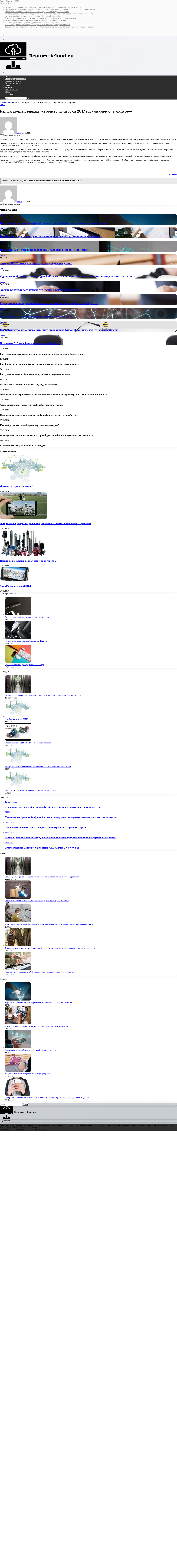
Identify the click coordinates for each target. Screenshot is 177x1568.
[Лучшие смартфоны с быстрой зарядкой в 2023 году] (18, 638)
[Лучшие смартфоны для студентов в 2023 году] (18, 662)
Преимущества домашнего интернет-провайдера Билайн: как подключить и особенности (59, 330)
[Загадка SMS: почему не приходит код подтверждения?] (18, 1071)
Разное (7, 92)
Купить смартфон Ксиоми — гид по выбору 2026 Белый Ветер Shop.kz (34, 16)
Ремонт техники (11, 90)
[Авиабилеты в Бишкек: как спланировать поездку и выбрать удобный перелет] (18, 898)
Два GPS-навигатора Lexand (15, 586)
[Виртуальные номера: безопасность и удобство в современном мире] (18, 1047)
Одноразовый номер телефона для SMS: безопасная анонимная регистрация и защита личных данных (67, 276)
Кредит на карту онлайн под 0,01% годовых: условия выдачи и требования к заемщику (40, 971)
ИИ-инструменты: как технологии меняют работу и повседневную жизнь (35, 20)
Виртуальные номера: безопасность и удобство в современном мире (44, 250)
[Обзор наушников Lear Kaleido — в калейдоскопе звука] (18, 740)
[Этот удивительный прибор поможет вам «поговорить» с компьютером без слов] (18, 764)
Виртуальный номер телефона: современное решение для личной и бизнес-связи (53, 223)
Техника (8, 87)
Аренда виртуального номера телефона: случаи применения (39, 290)
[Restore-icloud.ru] (37, 68)
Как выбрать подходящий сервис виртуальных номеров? (37, 316)
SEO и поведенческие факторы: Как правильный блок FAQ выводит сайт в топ (37, 25)
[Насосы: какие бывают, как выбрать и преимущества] (23, 556)
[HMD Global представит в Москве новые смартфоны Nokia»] (18, 788)
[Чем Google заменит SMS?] (18, 716)
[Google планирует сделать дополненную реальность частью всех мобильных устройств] (23, 518)
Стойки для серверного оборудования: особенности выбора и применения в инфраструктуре (43, 7)
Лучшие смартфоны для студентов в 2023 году (24, 664)
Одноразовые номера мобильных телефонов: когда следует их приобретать (49, 303)
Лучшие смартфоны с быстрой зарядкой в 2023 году (26, 641)
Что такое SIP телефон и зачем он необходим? (30, 343)
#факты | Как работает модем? (16, 486)
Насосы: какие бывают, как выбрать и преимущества (28, 560)
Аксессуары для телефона (15, 79)
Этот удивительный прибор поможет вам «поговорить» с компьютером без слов (38, 766)
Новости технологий (13, 81)
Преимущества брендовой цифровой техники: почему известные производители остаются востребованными (50, 9)
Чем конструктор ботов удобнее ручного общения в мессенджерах (32, 22)
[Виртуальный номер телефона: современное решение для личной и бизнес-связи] (18, 1000)
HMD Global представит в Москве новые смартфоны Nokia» (30, 790)
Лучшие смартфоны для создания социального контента (28, 617)
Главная (8, 77)
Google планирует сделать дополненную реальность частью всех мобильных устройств (45, 523)
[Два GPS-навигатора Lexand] (14, 581)
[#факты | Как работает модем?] (23, 481)
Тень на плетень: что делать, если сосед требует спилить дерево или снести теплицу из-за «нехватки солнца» (50, 27)
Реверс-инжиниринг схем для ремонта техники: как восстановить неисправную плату (40, 18)
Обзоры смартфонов (13, 83)
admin (19, 133)
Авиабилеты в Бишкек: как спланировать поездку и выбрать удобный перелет (37, 12)
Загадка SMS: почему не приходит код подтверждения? (36, 263)
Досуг (12, 94)
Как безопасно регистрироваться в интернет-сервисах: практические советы (51, 236)
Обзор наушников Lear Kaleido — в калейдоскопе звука (28, 742)
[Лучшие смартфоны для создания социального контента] (18, 614)
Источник (172, 174)
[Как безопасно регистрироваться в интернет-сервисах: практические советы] (18, 1024)
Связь (7, 85)
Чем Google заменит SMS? (16, 719)
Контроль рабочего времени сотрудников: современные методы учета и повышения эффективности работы (49, 14)
